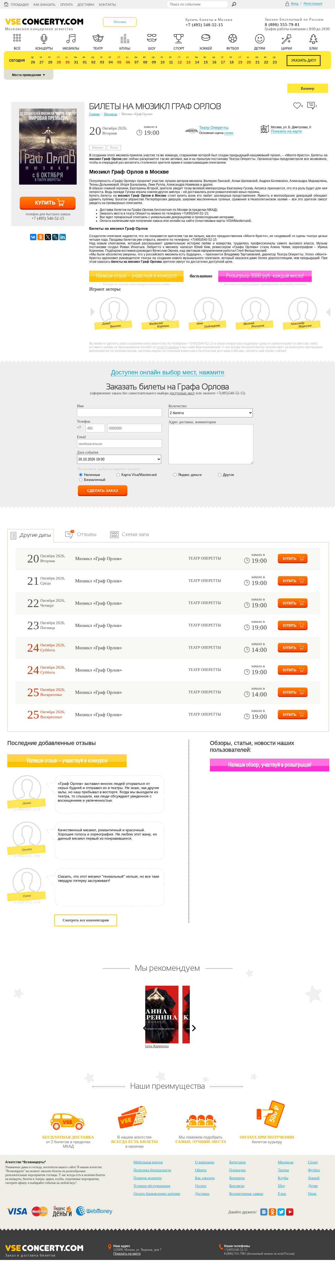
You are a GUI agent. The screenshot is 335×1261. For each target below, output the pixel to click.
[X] (48, 237)
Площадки (20, 5)
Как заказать (44, 5)
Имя (80, 406)
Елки (282, 1194)
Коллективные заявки (246, 1194)
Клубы (283, 1178)
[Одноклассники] (40, 237)
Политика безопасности (152, 1170)
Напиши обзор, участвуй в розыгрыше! (269, 765)
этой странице (168, 347)
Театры (283, 1170)
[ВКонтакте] (33, 237)
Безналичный (94, 480)
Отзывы (86, 534)
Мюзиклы (110, 114)
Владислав (156, 323)
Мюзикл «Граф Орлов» (98, 558)
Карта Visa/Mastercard (139, 475)
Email (81, 437)
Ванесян (115, 326)
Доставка (85, 5)
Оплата (66, 5)
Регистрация (313, 4)
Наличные (92, 475)
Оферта (200, 1170)
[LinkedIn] (62, 237)
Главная (94, 114)
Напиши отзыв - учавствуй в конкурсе (67, 761)
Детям (313, 1186)
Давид (106, 323)
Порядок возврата (147, 1178)
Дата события (87, 452)
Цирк (312, 1194)
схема (228, 133)
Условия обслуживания (151, 1186)
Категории (237, 1162)
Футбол (314, 1170)
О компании (204, 1162)
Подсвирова (212, 326)
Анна (199, 323)
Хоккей (314, 1178)
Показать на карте (286, 131)
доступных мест (182, 393)
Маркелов (304, 326)
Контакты (107, 5)
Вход (294, 4)
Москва (120, 22)
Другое (228, 475)
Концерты (237, 1178)
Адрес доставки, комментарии (192, 422)
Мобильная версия (148, 1162)
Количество (178, 406)
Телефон (83, 421)
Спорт (313, 1162)
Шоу (281, 1186)
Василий (248, 323)
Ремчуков (257, 326)
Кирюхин (163, 326)
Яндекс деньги (190, 475)
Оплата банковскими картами (156, 1194)
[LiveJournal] (55, 237)
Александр (297, 323)
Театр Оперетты (213, 127)
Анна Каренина (167, 1046)
